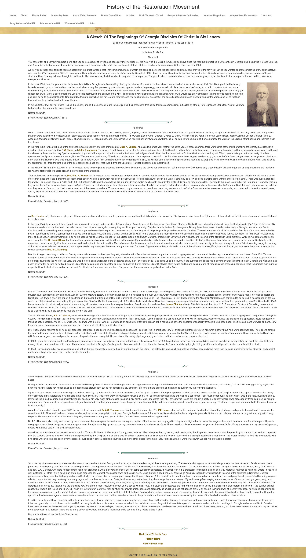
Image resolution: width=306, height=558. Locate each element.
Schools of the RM (50, 23)
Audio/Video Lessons (84, 15)
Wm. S (66, 315)
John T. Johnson (87, 150)
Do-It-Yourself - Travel (151, 15)
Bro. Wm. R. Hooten (77, 175)
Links (92, 23)
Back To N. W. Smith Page (153, 534)
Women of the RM (74, 23)
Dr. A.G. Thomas (110, 410)
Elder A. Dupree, (128, 146)
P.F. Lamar (163, 410)
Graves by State (59, 15)
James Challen (174, 304)
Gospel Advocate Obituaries (183, 15)
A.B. (55, 315)
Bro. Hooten (37, 216)
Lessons (266, 15)
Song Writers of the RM (22, 23)
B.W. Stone (67, 150)
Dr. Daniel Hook (56, 240)
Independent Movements (243, 15)
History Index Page (153, 543)
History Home (153, 538)
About (24, 15)
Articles (130, 15)
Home (13, 15)
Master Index (39, 15)
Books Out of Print (111, 15)
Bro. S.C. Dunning (57, 249)
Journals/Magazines (214, 15)
